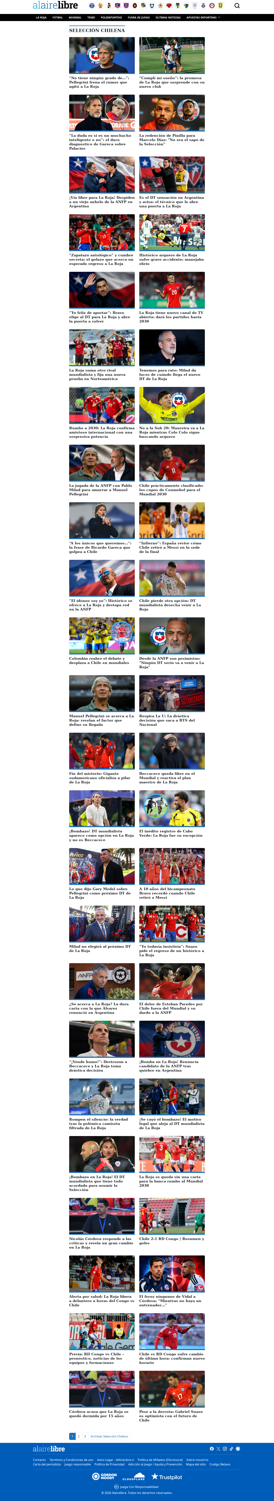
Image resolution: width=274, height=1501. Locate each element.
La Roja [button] (41, 17)
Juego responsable (77, 1464)
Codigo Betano (220, 1464)
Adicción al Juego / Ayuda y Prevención (155, 1464)
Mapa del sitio (196, 1464)
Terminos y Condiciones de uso (71, 1460)
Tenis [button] (91, 17)
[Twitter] (218, 1448)
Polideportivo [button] (111, 17)
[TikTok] (231, 1448)
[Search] (237, 5)
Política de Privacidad (110, 1464)
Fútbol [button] (58, 17)
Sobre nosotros (197, 1460)
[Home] (56, 5)
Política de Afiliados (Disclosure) (160, 1460)
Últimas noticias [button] (168, 17)
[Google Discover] (238, 1448)
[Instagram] (225, 1448)
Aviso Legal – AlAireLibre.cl (115, 1460)
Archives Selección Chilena (109, 1436)
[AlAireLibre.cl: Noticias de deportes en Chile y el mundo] (49, 1448)
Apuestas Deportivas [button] (202, 17)
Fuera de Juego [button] (139, 17)
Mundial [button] (75, 17)
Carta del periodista (47, 1464)
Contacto (39, 1460)
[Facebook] (212, 1448)
